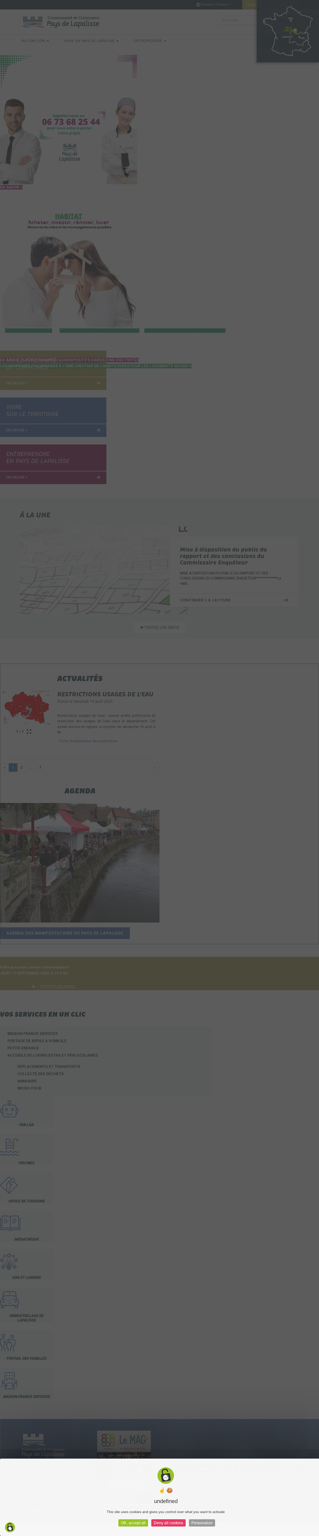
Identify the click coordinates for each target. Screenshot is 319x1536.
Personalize (202, 1523)
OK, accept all (133, 1523)
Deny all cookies (168, 1523)
